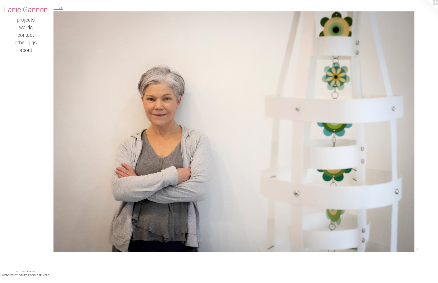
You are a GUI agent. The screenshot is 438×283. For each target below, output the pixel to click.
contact (25, 35)
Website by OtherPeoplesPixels (25, 275)
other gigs (26, 43)
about (26, 50)
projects (26, 20)
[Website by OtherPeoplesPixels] (428, 10)
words (26, 27)
